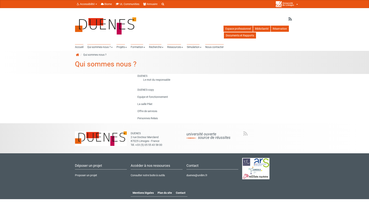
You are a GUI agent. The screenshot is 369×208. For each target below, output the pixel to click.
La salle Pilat (144, 104)
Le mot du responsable (156, 79)
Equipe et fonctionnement (152, 96)
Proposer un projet (86, 175)
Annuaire (151, 4)
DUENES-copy (145, 89)
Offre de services (147, 111)
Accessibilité (87, 4)
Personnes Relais (147, 118)
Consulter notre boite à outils (148, 175)
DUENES (142, 75)
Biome (108, 4)
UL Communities (129, 4)
